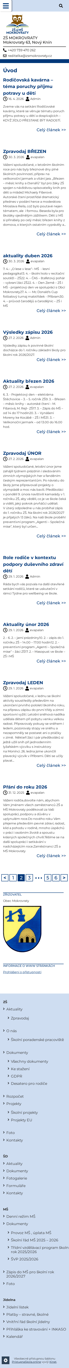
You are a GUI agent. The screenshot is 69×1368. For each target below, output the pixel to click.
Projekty (13, 1103)
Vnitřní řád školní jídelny (28, 1321)
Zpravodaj (20, 1018)
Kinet (53, 1362)
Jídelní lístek (17, 1307)
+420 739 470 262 (22, 50)
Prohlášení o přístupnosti (22, 972)
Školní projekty (24, 1112)
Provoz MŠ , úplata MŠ (31, 1232)
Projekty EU (21, 1120)
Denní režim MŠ (20, 1216)
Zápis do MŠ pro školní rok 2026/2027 (30, 1274)
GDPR (16, 1076)
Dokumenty (17, 1052)
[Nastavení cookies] (5, 1360)
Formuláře (15, 1185)
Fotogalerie (16, 1178)
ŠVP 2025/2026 (24, 1259)
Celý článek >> (51, 129)
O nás (11, 1030)
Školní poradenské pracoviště (37, 1039)
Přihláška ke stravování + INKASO (36, 1329)
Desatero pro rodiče (29, 1083)
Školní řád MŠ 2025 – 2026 (34, 1240)
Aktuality (14, 1009)
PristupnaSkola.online (26, 1362)
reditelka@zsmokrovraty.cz (30, 56)
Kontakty (14, 1140)
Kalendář (14, 1336)
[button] (6, 6)
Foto (10, 1132)
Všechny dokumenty (29, 1061)
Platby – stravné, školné (27, 1314)
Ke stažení (20, 1069)
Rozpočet (15, 1096)
